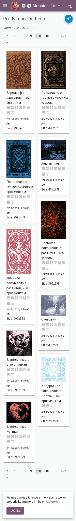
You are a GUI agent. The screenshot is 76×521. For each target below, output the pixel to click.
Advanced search (17, 27)
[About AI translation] (69, 19)
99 (30, 36)
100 (38, 36)
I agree (15, 510)
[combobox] (57, 6)
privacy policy (51, 501)
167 (63, 36)
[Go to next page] (7, 42)
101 (46, 36)
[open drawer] (5, 6)
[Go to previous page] (7, 36)
